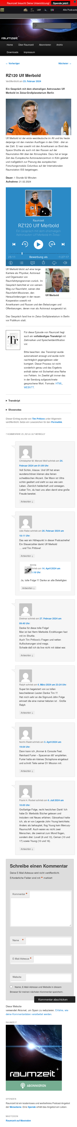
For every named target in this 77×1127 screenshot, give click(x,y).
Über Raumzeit (26, 44)
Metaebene (15, 1107)
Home (10, 44)
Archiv (59, 44)
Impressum (29, 52)
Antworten (27, 501)
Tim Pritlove (38, 418)
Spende (32, 1107)
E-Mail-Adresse (22, 959)
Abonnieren (45, 44)
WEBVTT (29, 387)
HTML (59, 383)
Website (17, 977)
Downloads (12, 52)
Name (18, 940)
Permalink (56, 422)
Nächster (64, 63)
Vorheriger (13, 63)
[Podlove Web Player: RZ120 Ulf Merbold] (38, 226)
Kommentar (20, 894)
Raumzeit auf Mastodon (18, 1120)
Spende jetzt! (60, 3)
